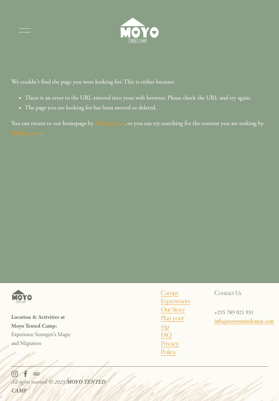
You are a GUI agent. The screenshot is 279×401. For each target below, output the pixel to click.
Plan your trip (172, 322)
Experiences (175, 300)
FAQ (166, 334)
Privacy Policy (170, 347)
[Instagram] (14, 373)
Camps (169, 292)
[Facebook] (25, 373)
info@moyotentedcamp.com (244, 321)
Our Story (173, 309)
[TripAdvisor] (36, 373)
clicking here (110, 123)
